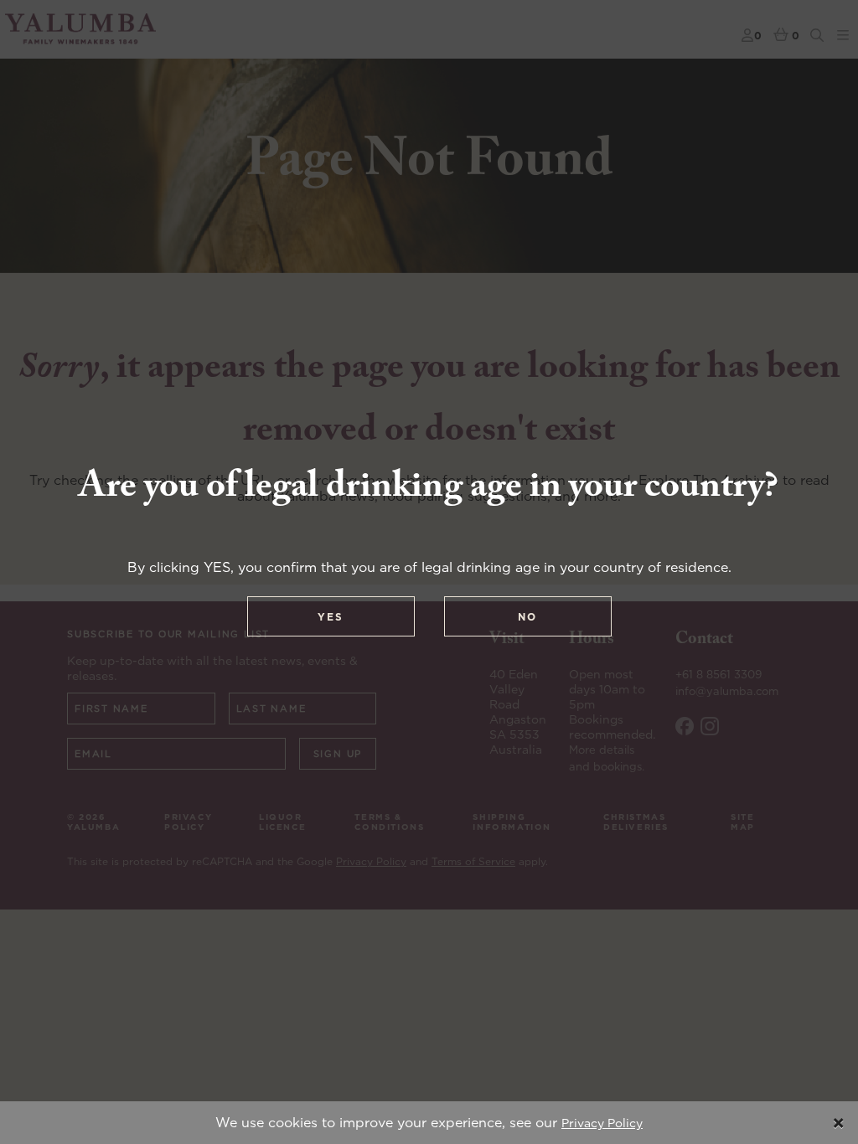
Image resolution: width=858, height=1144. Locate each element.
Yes (331, 617)
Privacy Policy (602, 1123)
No (527, 617)
